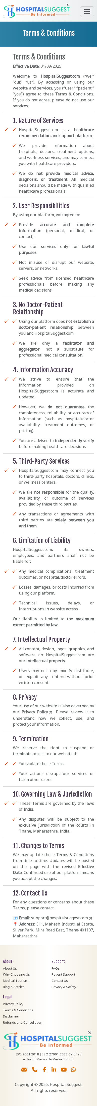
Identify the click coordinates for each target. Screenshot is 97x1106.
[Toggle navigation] (87, 11)
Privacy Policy (35, 712)
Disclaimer (11, 1016)
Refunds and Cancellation (22, 1022)
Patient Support (63, 974)
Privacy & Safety (63, 987)
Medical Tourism (15, 980)
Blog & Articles (14, 987)
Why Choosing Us (16, 974)
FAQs (55, 968)
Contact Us (59, 980)
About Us (10, 968)
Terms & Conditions (18, 1010)
